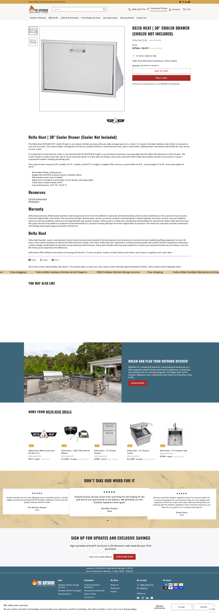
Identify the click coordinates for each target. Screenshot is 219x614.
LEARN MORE (137, 383)
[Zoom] (82, 68)
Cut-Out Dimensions (38, 199)
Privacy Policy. (130, 609)
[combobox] (79, 9)
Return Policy (90, 594)
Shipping (135, 65)
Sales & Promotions (70, 18)
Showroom (115, 588)
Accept (182, 607)
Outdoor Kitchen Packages (69, 590)
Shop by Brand (127, 18)
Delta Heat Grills (139, 40)
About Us (115, 585)
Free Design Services (90, 18)
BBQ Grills (53, 18)
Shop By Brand (64, 594)
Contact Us (141, 18)
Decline (203, 607)
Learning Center (110, 18)
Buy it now (161, 77)
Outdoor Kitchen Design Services (68, 586)
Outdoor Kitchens (38, 18)
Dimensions (34, 201)
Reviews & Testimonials (94, 590)
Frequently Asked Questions (92, 586)
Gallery (114, 591)
